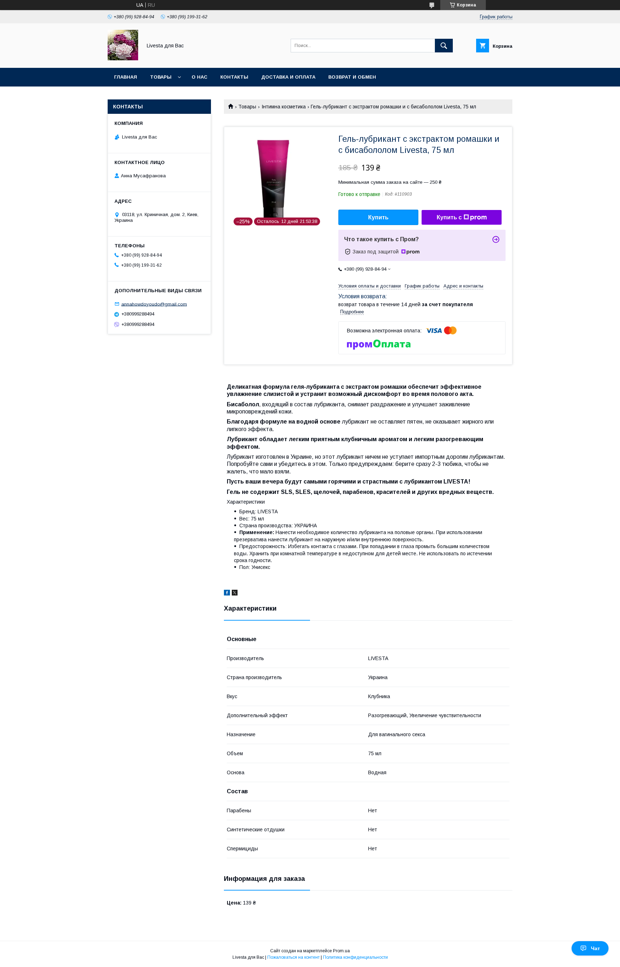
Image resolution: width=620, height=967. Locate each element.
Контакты (234, 77)
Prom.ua (341, 950)
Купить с (449, 217)
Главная (125, 77)
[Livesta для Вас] (123, 58)
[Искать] (444, 45)
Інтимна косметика (284, 106)
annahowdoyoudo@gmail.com (154, 304)
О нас (199, 77)
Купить (378, 217)
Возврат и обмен (352, 77)
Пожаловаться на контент (293, 957)
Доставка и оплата (288, 77)
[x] (235, 594)
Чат (595, 948)
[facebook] (227, 594)
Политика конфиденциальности (355, 957)
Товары (161, 77)
